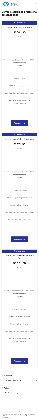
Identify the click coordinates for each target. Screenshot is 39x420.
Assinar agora (19, 123)
